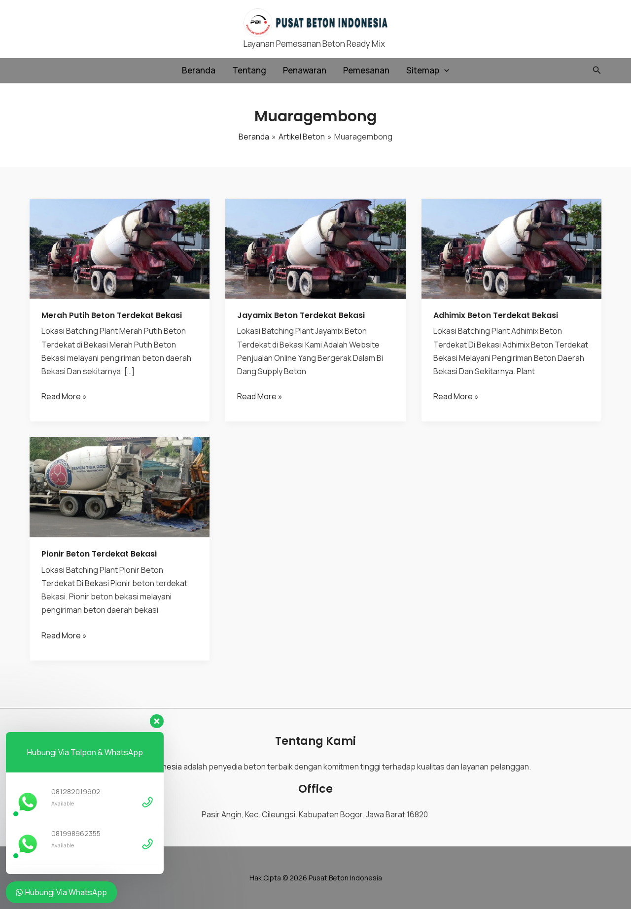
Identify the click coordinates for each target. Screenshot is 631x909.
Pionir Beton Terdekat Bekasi (99, 553)
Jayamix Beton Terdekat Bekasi (301, 315)
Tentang (249, 70)
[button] (444, 70)
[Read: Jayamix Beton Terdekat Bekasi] (315, 247)
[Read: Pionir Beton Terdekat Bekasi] (120, 486)
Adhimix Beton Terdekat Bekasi (495, 315)
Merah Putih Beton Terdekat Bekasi (111, 315)
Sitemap (422, 70)
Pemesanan (366, 70)
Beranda (198, 70)
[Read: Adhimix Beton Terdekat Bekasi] (511, 247)
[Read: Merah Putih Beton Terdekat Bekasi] (120, 247)
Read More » (64, 396)
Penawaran (304, 70)
